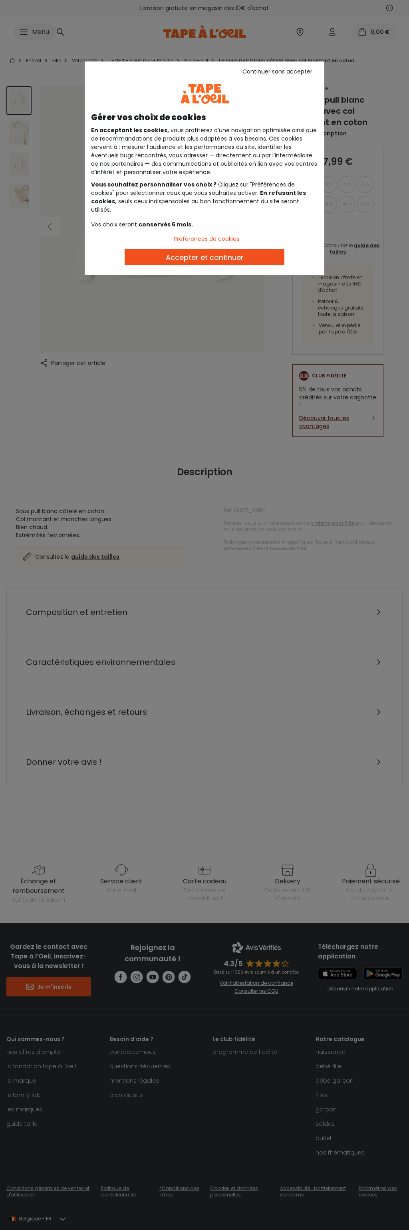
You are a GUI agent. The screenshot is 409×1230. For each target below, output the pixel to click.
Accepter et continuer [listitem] (205, 257)
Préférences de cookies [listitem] (206, 239)
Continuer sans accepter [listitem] (277, 71)
